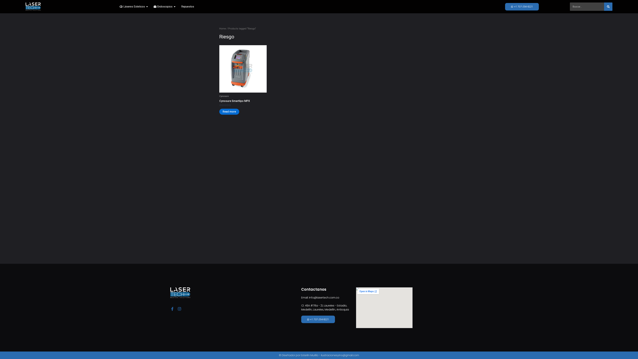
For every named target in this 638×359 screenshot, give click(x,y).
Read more (229, 111)
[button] (147, 7)
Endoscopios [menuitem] (164, 6)
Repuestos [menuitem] (187, 6)
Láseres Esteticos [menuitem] (134, 6)
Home (222, 28)
